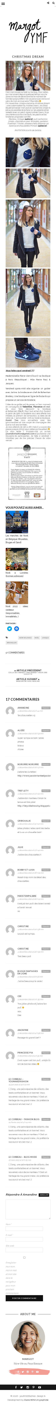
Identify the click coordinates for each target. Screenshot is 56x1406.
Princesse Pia (25, 1053)
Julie (20, 847)
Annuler (44, 1195)
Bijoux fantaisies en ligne (28, 972)
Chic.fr (20, 411)
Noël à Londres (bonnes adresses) (17, 574)
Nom (9, 1224)
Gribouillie (24, 821)
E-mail (9, 1235)
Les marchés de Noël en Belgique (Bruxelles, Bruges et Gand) (17, 539)
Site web (10, 1246)
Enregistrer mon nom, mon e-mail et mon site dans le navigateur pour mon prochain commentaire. (12, 1278)
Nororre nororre (28, 764)
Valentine (27, 407)
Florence (38, 407)
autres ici (42, 126)
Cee (20, 996)
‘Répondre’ (46, 708)
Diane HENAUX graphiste (36, 1400)
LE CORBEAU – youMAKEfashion (18, 1080)
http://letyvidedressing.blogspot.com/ (36, 806)
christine (23, 926)
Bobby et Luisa (26, 870)
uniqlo (45, 638)
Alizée (21, 730)
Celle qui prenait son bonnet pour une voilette (28, 673)
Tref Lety (23, 790)
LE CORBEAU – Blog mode (23, 1157)
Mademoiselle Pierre (15, 376)
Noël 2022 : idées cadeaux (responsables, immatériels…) (17, 611)
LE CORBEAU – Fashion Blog (24, 1119)
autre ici (28, 119)
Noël (37, 638)
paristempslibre (27, 896)
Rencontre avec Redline (28, 681)
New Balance (25, 638)
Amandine (23, 708)
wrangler (12, 643)
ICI (29, 117)
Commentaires (15, 652)
